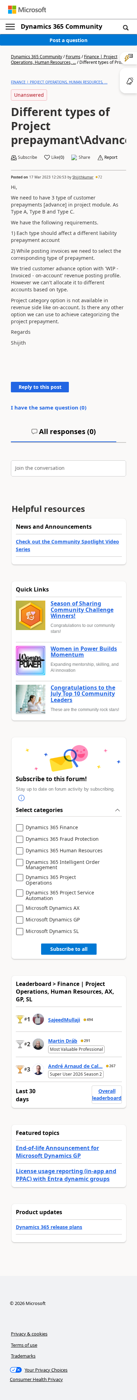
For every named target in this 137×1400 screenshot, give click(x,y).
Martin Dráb (62, 1040)
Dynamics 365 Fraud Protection (62, 839)
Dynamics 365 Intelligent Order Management (63, 864)
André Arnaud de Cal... (75, 1066)
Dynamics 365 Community (61, 26)
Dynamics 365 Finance (52, 828)
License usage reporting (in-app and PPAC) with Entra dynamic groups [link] (66, 1175)
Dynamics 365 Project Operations (51, 879)
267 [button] (112, 1065)
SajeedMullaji (64, 1019)
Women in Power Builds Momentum (84, 652)
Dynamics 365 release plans (49, 1227)
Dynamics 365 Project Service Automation (60, 895)
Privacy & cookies (29, 1334)
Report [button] (110, 157)
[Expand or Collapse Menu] (10, 26)
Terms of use (24, 1345)
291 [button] (87, 1040)
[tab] (63, 434)
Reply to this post (40, 387)
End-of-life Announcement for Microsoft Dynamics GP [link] (57, 1151)
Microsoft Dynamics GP (53, 920)
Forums (73, 57)
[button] (126, 27)
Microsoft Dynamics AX (52, 908)
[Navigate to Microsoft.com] (27, 10)
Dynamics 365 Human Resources (64, 851)
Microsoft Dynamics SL (52, 931)
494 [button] (90, 1019)
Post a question (68, 40)
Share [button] (84, 157)
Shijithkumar (82, 177)
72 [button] (100, 177)
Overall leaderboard (107, 1094)
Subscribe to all (68, 949)
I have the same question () (48, 407)
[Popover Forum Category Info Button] (21, 798)
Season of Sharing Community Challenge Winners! (82, 610)
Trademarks (23, 1356)
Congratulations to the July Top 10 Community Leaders (83, 694)
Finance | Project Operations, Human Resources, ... (64, 59)
